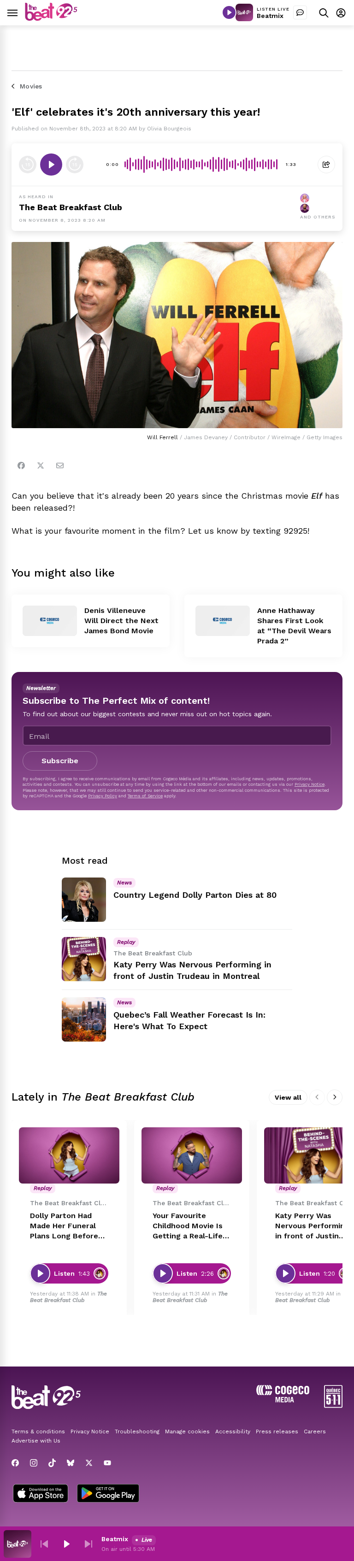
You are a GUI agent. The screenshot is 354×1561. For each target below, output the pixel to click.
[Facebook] (21, 465)
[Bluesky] (70, 1463)
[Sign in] (341, 12)
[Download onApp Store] (41, 1494)
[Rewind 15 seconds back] (74, 164)
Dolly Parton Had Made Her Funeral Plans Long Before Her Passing (64, 1226)
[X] (89, 1463)
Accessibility (232, 1431)
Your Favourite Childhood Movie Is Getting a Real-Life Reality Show (188, 1226)
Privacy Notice (309, 784)
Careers (315, 1431)
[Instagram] (33, 1463)
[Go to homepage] (51, 18)
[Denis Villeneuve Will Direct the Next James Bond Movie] (50, 621)
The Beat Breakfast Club (70, 207)
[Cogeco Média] (282, 1400)
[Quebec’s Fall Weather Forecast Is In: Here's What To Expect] (84, 1019)
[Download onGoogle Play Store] (108, 1494)
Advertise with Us (36, 1440)
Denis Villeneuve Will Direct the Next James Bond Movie (121, 620)
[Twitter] (40, 465)
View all (288, 1097)
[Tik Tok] (52, 1463)
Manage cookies (187, 1431)
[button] (44, 1544)
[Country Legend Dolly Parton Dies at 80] (84, 900)
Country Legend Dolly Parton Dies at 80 (195, 895)
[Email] (60, 465)
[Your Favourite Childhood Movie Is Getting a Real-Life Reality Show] (192, 1155)
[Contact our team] (300, 12)
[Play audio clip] (51, 164)
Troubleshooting (137, 1431)
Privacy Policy (102, 795)
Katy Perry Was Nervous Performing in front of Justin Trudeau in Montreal (313, 1226)
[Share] (326, 164)
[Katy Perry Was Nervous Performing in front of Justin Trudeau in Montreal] (84, 959)
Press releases (277, 1431)
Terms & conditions (38, 1431)
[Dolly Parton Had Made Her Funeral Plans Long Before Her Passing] (69, 1155)
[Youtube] (107, 1463)
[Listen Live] (229, 12)
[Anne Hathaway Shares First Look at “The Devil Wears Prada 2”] (222, 621)
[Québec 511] (333, 1405)
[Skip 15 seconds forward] (27, 164)
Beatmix (270, 15)
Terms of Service (145, 795)
